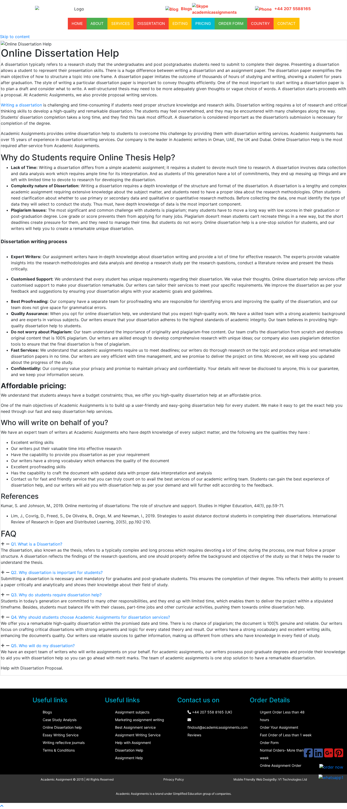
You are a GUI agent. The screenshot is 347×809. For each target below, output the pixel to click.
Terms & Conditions (59, 750)
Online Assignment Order (280, 765)
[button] (174, 544)
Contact (286, 23)
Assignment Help (129, 758)
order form (230, 23)
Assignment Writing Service (138, 735)
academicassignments (214, 12)
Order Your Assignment (279, 727)
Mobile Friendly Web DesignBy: (255, 779)
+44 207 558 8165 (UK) (211, 712)
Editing (180, 23)
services (120, 23)
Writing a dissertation (21, 104)
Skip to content (15, 36)
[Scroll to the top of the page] (2, 805)
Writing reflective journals (64, 742)
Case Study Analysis (59, 720)
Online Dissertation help (62, 727)
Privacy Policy (173, 779)
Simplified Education (187, 794)
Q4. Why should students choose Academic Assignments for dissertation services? (90, 617)
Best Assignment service (135, 727)
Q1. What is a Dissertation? (36, 544)
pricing (203, 23)
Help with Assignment (133, 742)
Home (77, 23)
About (97, 23)
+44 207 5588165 (292, 8)
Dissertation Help (129, 750)
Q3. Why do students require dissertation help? (56, 594)
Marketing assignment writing (139, 720)
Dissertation (151, 23)
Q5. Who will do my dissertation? (43, 645)
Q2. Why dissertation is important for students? (57, 572)
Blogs (186, 8)
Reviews (194, 735)
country (260, 23)
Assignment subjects (132, 712)
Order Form (269, 742)
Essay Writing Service (60, 735)
